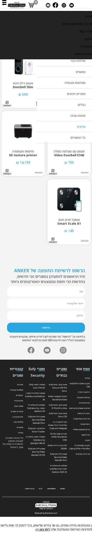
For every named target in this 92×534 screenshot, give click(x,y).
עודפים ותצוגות (83, 397)
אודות (88, 16)
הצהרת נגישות (83, 54)
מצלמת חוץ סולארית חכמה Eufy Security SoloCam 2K (36, 408)
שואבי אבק (18, 406)
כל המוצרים (78, 137)
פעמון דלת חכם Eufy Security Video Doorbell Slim (58, 457)
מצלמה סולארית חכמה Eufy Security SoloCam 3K (35, 396)
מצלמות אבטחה (75, 83)
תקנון (87, 440)
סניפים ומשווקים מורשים (77, 24)
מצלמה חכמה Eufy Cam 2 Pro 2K (37, 386)
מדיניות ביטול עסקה (81, 418)
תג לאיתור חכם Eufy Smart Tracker (36, 430)
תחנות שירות (84, 402)
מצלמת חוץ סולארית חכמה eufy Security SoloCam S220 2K (58, 468)
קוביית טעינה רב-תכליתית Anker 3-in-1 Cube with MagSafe (57, 425)
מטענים (81, 72)
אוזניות (20, 384)
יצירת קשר (85, 31)
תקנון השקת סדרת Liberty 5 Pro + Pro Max (79, 447)
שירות (88, 39)
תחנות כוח (18, 400)
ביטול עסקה (85, 424)
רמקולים (19, 395)
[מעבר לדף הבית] (16, 5)
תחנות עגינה (78, 116)
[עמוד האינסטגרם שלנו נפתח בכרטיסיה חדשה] (63, 350)
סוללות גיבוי (78, 61)
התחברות (86, 46)
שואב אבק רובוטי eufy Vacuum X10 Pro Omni (58, 387)
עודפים (81, 126)
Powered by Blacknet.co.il (46, 513)
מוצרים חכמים (76, 94)
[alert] (46, 527)
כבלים (82, 105)
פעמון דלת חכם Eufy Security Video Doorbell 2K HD (36, 451)
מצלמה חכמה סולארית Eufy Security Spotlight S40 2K (35, 440)
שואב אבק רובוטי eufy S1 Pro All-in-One (58, 407)
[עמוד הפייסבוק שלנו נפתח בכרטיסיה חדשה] (55, 5)
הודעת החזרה (84, 392)
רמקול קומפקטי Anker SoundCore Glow (57, 398)
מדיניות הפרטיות (83, 454)
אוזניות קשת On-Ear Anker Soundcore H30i (58, 437)
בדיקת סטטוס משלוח (81, 429)
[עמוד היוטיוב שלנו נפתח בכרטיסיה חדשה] (47, 350)
